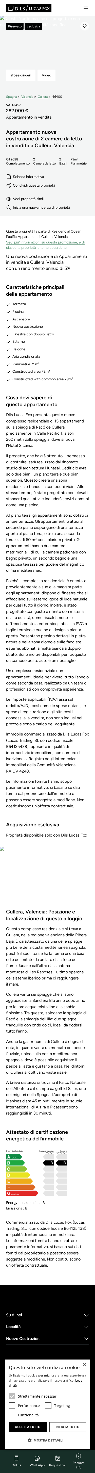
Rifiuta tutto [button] (68, 1427)
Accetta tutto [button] (28, 1427)
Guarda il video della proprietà (47, 880)
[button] (47, 1440)
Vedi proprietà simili (28, 199)
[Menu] (86, 8)
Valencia (27, 97)
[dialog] (47, 1404)
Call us (16, 1465)
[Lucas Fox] (29, 8)
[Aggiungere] (84, 26)
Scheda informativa (28, 176)
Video (46, 75)
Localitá (13, 1326)
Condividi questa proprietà (34, 185)
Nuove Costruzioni (23, 1338)
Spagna (11, 97)
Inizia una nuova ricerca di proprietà (41, 207)
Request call (57, 1465)
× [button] (84, 1365)
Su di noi (14, 1315)
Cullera (43, 97)
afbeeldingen (20, 75)
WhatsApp (37, 1465)
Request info (79, 1465)
